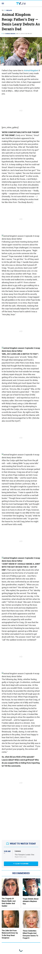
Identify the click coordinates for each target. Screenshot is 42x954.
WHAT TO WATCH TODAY (23, 843)
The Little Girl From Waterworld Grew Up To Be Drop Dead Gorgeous (10, 934)
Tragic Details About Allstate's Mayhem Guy (30, 901)
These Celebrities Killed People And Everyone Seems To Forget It (30, 934)
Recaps (9, 10)
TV (3, 10)
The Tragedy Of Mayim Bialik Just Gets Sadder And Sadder (9, 902)
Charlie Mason (10, 33)
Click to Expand (22, 864)
